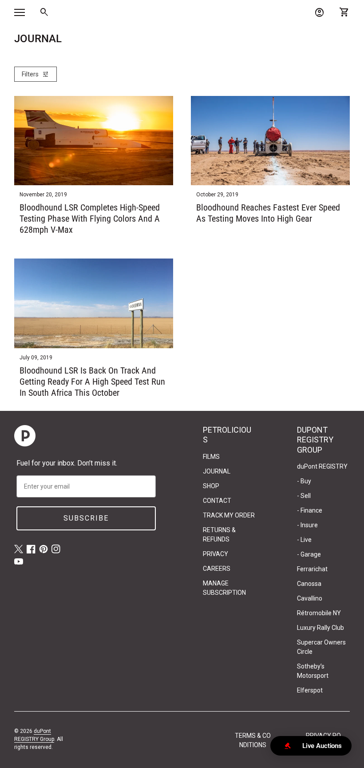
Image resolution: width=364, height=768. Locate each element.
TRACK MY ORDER (229, 515)
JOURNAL (216, 471)
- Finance (309, 510)
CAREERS (216, 568)
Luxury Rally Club (320, 627)
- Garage (309, 554)
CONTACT (217, 500)
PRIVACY (215, 553)
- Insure (307, 525)
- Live (304, 539)
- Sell (304, 495)
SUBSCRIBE (86, 518)
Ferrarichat (312, 569)
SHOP (211, 485)
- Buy (304, 481)
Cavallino (309, 598)
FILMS (211, 456)
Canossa (309, 583)
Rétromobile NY (319, 613)
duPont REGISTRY (322, 466)
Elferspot (310, 690)
